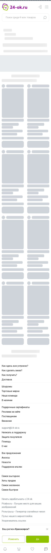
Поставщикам (9, 391)
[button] (5, 549)
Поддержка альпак (12, 442)
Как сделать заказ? (12, 345)
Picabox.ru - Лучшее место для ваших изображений (21, 480)
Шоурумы (7, 361)
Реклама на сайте (11, 387)
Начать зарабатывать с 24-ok (17, 474)
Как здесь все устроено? (15, 341)
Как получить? (9, 350)
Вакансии (7, 396)
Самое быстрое (10, 465)
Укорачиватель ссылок (14, 496)
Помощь (6, 416)
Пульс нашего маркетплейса (17, 491)
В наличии (7, 375)
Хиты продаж (9, 455)
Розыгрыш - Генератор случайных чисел (23, 486)
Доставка (7, 354)
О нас (4, 421)
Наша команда (9, 371)
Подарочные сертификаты (16, 382)
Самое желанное (11, 460)
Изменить (13, 539)
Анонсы (6, 433)
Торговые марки (10, 366)
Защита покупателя (12, 412)
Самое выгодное (11, 451)
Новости (6, 437)
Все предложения (11, 428)
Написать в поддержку (14, 407)
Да (37, 539)
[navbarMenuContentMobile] (46, 7)
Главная (7, 30)
